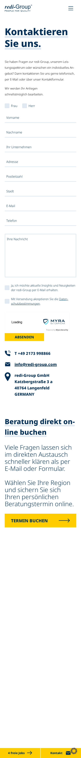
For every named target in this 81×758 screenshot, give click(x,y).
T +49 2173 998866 (33, 353)
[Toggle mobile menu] (70, 8)
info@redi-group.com (36, 364)
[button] (74, 751)
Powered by (57, 330)
